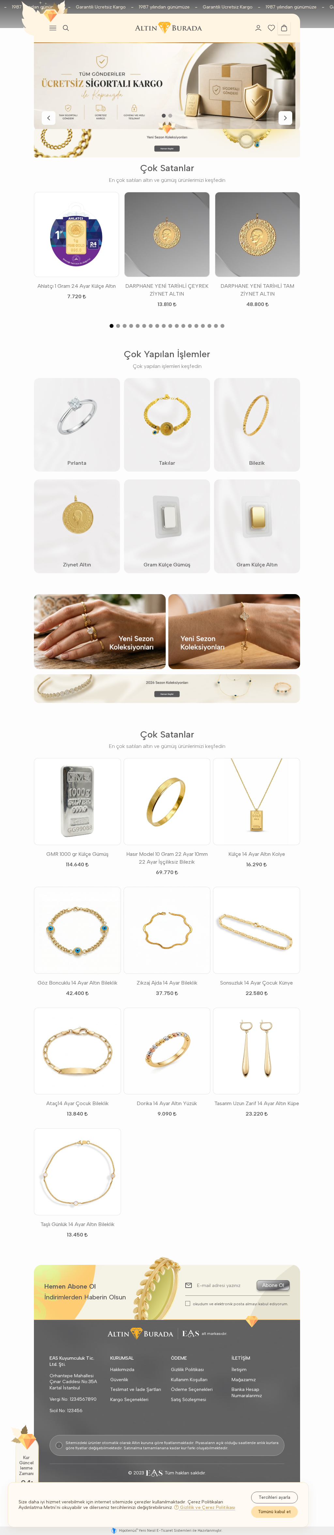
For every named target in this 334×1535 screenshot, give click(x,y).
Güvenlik (119, 1379)
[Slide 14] (196, 326)
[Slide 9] (164, 326)
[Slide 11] (177, 326)
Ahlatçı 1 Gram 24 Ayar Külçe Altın (77, 286)
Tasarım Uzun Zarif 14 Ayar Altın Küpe (256, 1103)
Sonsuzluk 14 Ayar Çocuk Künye (256, 983)
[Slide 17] (216, 326)
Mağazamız (244, 1379)
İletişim (239, 1369)
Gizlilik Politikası (187, 1369)
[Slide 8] (157, 326)
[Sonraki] (285, 118)
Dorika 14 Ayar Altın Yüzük (167, 1103)
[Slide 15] (203, 326)
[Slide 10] (170, 326)
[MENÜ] (52, 28)
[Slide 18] (222, 326)
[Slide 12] (183, 326)
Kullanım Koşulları (189, 1379)
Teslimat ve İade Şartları (135, 1389)
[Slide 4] (131, 326)
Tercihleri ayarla (274, 1497)
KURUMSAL (122, 1358)
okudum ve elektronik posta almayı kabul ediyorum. (240, 1303)
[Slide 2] (170, 116)
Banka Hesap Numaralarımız (247, 1392)
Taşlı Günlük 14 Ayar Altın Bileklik (77, 1224)
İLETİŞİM (241, 1358)
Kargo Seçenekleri (129, 1399)
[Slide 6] (144, 326)
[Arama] (65, 28)
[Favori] (271, 27)
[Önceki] (48, 118)
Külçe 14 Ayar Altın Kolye (256, 854)
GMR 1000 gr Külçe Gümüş (77, 854)
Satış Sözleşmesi (188, 1399)
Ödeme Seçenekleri (192, 1389)
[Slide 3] (125, 326)
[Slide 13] (190, 326)
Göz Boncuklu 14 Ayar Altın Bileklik (77, 983)
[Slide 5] (138, 326)
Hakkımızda (122, 1369)
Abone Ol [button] (273, 1285)
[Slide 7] (151, 326)
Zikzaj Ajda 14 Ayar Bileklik (167, 983)
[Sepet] (284, 28)
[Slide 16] (209, 326)
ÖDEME (179, 1358)
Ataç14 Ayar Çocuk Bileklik (77, 1103)
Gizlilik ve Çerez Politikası (207, 1507)
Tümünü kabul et (274, 1511)
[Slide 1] (164, 116)
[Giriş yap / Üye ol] (258, 28)
